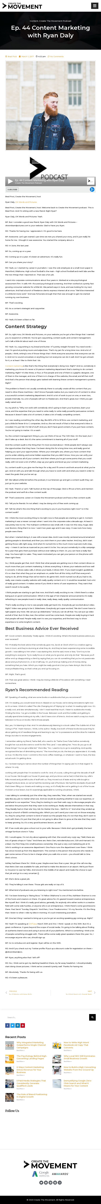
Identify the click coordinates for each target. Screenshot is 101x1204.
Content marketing (14, 366)
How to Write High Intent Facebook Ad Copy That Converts (76, 1045)
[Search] (92, 1017)
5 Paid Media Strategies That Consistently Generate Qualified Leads (31, 1083)
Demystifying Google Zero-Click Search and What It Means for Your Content (78, 1083)
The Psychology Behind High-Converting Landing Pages (32, 1057)
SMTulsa (33, 924)
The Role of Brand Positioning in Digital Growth (32, 1095)
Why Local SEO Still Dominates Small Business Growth (79, 1057)
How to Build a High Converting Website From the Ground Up (80, 1068)
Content (34, 21)
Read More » (21, 1050)
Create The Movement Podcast (55, 21)
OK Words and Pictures (26, 202)
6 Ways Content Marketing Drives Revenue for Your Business (30, 1069)
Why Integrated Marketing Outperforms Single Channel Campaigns (31, 1045)
